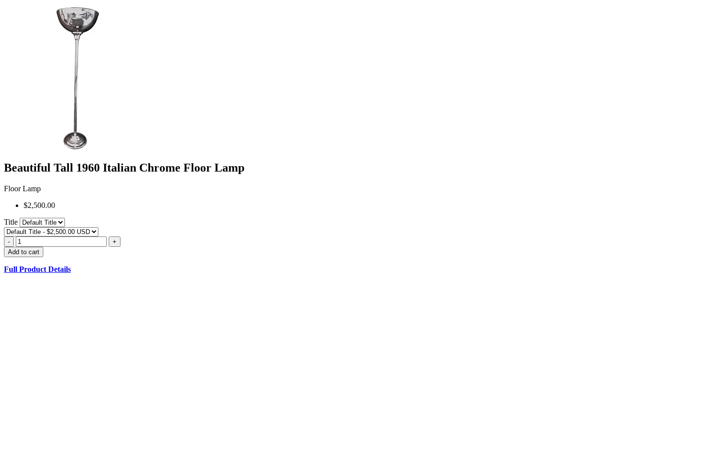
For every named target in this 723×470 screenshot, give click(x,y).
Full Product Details (37, 269)
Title (12, 222)
